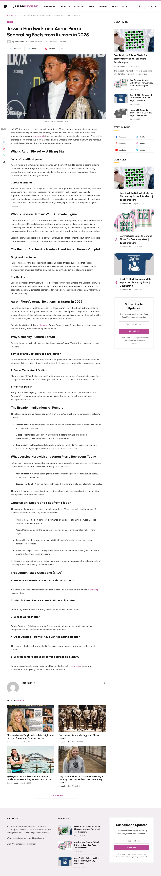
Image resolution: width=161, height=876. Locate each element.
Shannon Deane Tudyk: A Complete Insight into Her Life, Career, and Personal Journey (30, 736)
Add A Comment (56, 796)
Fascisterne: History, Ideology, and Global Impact (78, 736)
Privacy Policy (139, 340)
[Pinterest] (3, 148)
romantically (39, 136)
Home (21, 15)
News (115, 6)
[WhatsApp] (3, 155)
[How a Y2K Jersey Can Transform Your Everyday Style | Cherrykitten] (121, 113)
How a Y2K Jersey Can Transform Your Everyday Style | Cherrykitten (141, 113)
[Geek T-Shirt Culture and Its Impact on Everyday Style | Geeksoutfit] (121, 98)
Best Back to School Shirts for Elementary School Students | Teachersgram (130, 59)
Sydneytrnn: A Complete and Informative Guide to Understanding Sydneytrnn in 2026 (29, 778)
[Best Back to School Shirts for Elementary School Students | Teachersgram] (134, 40)
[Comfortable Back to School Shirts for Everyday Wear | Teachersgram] (121, 83)
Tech (125, 6)
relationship (42, 325)
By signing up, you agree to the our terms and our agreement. (135, 340)
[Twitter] (3, 142)
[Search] (156, 6)
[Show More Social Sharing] (61, 48)
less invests (19, 42)
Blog (91, 6)
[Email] (3, 161)
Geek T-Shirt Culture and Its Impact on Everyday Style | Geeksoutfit (141, 98)
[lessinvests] (24, 6)
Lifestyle (64, 6)
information (76, 666)
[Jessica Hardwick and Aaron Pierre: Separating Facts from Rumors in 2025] (56, 86)
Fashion (102, 6)
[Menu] (5, 6)
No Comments (51, 42)
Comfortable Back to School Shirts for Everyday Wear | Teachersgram (141, 83)
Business (79, 6)
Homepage (49, 6)
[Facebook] (3, 135)
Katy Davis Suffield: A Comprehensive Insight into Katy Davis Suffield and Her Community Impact (80, 779)
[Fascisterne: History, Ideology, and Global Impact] (82, 718)
